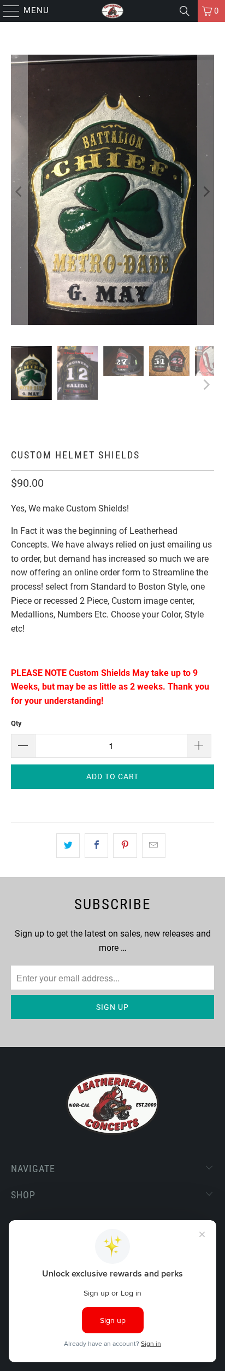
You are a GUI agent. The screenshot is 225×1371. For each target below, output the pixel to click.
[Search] (184, 11)
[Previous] (19, 192)
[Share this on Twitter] (68, 845)
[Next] (206, 192)
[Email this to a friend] (153, 845)
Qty (16, 723)
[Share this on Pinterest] (125, 845)
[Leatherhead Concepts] (112, 11)
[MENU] (6, 11)
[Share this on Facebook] (96, 845)
